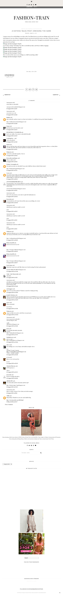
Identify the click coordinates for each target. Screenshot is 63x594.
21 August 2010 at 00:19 (12, 387)
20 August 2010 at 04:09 (12, 299)
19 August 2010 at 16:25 (12, 161)
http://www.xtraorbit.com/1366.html (15, 400)
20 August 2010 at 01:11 (12, 277)
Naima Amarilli (10, 242)
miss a (8, 344)
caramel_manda (14, 353)
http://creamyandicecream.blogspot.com (16, 351)
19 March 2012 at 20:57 (12, 401)
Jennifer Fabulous (11, 295)
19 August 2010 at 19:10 (12, 190)
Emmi (8, 126)
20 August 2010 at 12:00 (12, 363)
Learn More (29, 6)
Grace (8, 302)
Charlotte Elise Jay (11, 366)
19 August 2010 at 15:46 (12, 142)
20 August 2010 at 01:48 (12, 286)
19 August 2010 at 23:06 (12, 251)
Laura (8, 173)
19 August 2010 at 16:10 (12, 149)
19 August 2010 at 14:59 (12, 135)
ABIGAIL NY (10, 381)
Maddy (8, 117)
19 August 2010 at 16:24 (12, 155)
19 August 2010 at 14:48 (12, 123)
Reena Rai (9, 199)
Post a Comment (9, 404)
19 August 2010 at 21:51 (12, 220)
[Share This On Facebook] (26, 89)
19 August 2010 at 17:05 (12, 170)
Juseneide (9, 374)
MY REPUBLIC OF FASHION (14, 132)
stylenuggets (10, 289)
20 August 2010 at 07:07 (12, 334)
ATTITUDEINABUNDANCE (14, 181)
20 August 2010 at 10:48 (12, 354)
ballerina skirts (24, 28)
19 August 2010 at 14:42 (12, 114)
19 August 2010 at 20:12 (12, 196)
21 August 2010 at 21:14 (12, 393)
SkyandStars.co (42, 592)
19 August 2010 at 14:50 (12, 129)
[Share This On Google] (36, 89)
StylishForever (10, 337)
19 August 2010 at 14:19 (12, 108)
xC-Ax (8, 357)
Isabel (8, 144)
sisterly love (39, 28)
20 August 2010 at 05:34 (12, 308)
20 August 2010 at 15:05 (12, 372)
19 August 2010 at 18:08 (12, 179)
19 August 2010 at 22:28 (12, 240)
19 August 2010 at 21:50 (12, 211)
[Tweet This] (30, 89)
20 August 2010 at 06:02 (12, 314)
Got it (35, 6)
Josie (8, 328)
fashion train (32, 28)
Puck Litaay (9, 265)
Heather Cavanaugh (11, 164)
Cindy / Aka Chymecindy (12, 274)
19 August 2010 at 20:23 (12, 202)
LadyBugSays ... (10, 138)
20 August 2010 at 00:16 (12, 271)
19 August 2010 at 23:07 (12, 262)
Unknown (9, 152)
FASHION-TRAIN (31, 17)
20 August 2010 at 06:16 (12, 326)
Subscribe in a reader (31, 581)
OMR (8, 395)
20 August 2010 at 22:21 (12, 378)
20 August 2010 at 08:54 (12, 342)
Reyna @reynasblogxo (12, 158)
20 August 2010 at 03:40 (12, 292)
